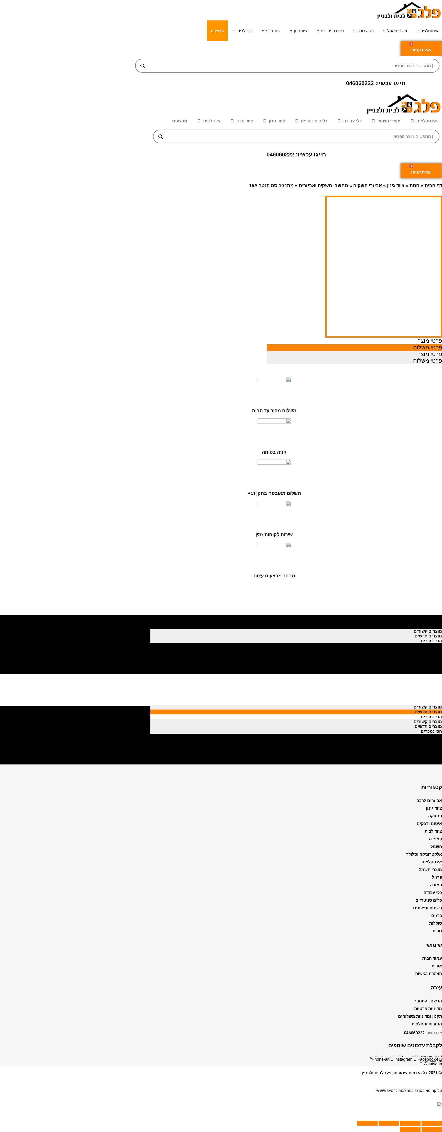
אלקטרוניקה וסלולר (424, 854)
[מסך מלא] (389, 1123)
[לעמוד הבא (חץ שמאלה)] (410, 1129)
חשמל (436, 846)
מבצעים (217, 31)
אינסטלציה (429, 31)
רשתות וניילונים (427, 908)
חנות (414, 185)
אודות (437, 966)
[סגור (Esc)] (432, 1123)
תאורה (436, 885)
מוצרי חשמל (397, 31)
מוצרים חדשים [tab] (428, 621)
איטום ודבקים (429, 823)
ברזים (436, 915)
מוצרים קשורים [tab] (428, 616)
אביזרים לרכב (429, 800)
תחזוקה (435, 816)
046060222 (414, 1033)
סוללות (435, 923)
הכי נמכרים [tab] (431, 626)
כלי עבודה (365, 31)
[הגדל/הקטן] (367, 1123)
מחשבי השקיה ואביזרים (323, 185)
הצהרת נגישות (428, 973)
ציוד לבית (244, 31)
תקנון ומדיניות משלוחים (420, 1016)
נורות (437, 931)
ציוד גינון (300, 31)
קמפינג (435, 839)
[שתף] (410, 1123)
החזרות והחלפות (427, 1024)
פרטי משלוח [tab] (427, 347)
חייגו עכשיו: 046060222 (375, 83)
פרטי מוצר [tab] (430, 341)
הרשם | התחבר (428, 1001)
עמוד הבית (432, 958)
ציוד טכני (273, 31)
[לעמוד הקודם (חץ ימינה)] (432, 1129)
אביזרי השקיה (367, 185)
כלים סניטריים (332, 31)
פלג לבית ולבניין (376, 1072)
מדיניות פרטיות (428, 1009)
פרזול (437, 877)
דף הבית (433, 185)
